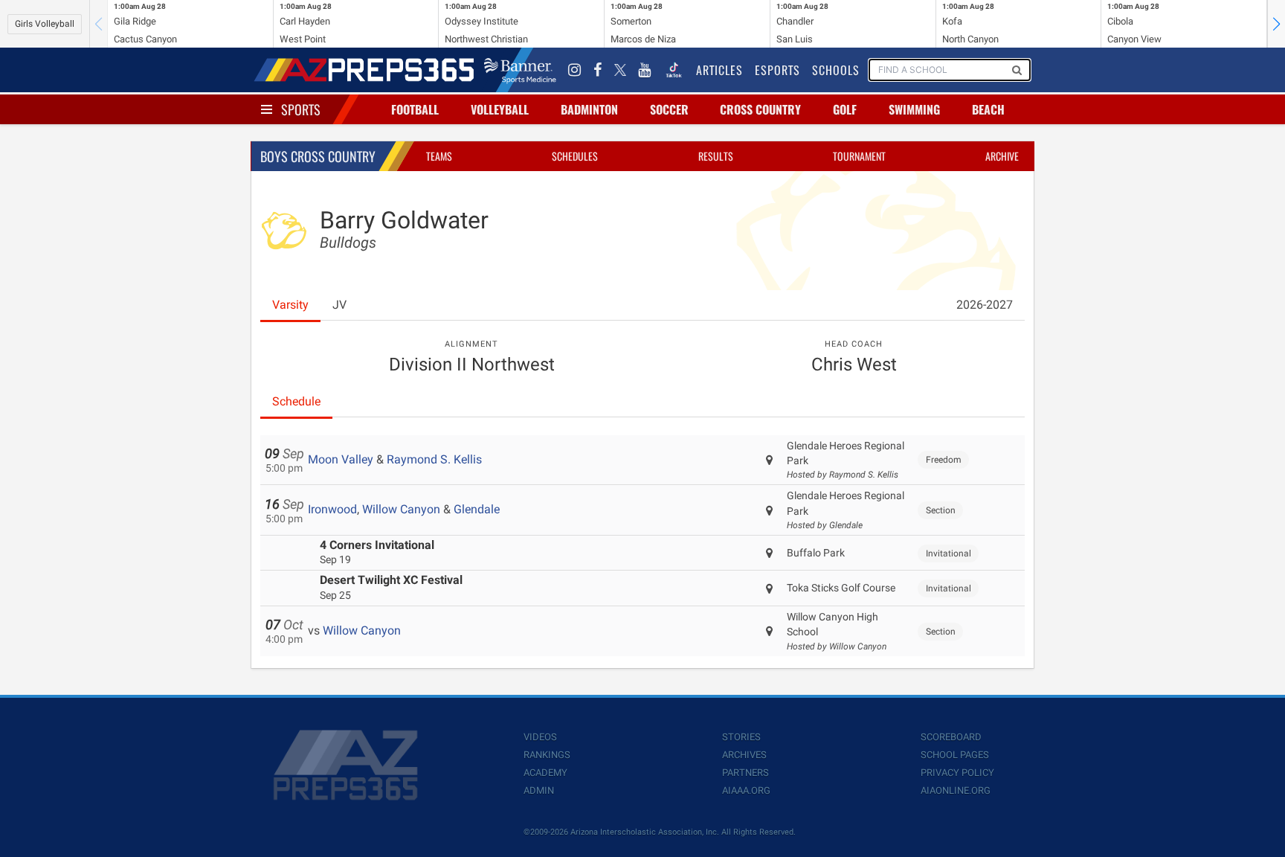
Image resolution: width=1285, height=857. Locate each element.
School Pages (955, 754)
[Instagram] (574, 70)
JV (339, 305)
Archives (744, 754)
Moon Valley (340, 459)
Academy (545, 772)
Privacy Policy (957, 772)
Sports (301, 109)
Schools (836, 70)
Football (415, 109)
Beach (988, 109)
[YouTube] (644, 70)
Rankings (547, 754)
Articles (719, 70)
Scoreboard (951, 736)
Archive (1002, 156)
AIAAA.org (746, 790)
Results (715, 156)
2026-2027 (984, 305)
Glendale (477, 509)
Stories (741, 736)
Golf (845, 109)
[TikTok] (673, 70)
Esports (777, 70)
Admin (539, 790)
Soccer (669, 109)
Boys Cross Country (318, 156)
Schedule (296, 401)
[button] (1276, 24)
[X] (620, 70)
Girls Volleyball (44, 24)
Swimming (914, 109)
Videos (540, 736)
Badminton (589, 109)
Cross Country (760, 109)
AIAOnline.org (956, 790)
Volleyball (500, 109)
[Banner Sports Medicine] (520, 70)
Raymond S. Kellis (434, 459)
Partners (745, 772)
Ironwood (332, 509)
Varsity (290, 305)
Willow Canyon (401, 509)
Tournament (859, 156)
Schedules (575, 156)
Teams (439, 156)
